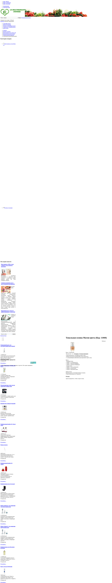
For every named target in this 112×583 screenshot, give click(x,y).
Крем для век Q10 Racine (6, 566)
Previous (2, 335)
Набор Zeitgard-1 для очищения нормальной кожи (8, 527)
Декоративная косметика (8, 35)
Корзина (2, 21)
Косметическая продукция (9, 33)
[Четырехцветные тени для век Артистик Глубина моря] (4, 392)
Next (5, 335)
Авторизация (6, 6)
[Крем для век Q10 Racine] (4, 573)
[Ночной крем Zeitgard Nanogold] (4, 410)
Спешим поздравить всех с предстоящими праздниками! (8, 283)
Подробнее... (3, 363)
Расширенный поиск (26, 17)
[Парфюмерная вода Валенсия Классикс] (4, 554)
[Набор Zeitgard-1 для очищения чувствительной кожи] (4, 513)
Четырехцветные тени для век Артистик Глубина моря (8, 386)
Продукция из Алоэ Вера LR (9, 32)
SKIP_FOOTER (6, 3)
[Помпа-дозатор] (4, 451)
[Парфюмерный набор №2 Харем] (4, 470)
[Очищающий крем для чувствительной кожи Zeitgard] (4, 352)
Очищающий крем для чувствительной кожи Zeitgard (8, 345)
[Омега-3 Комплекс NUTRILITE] (4, 372)
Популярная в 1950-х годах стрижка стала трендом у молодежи (7, 265)
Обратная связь (6, 7)
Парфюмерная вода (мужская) (8, 483)
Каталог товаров (6, 31)
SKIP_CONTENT (7, 2)
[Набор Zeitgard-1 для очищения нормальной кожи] (4, 534)
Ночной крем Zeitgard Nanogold (8, 403)
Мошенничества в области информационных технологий (8, 311)
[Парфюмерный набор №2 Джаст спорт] (4, 431)
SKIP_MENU (6, 1)
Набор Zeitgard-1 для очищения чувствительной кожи (8, 506)
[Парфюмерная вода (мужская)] (4, 490)
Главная (5, 30)
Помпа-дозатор (4, 444)
